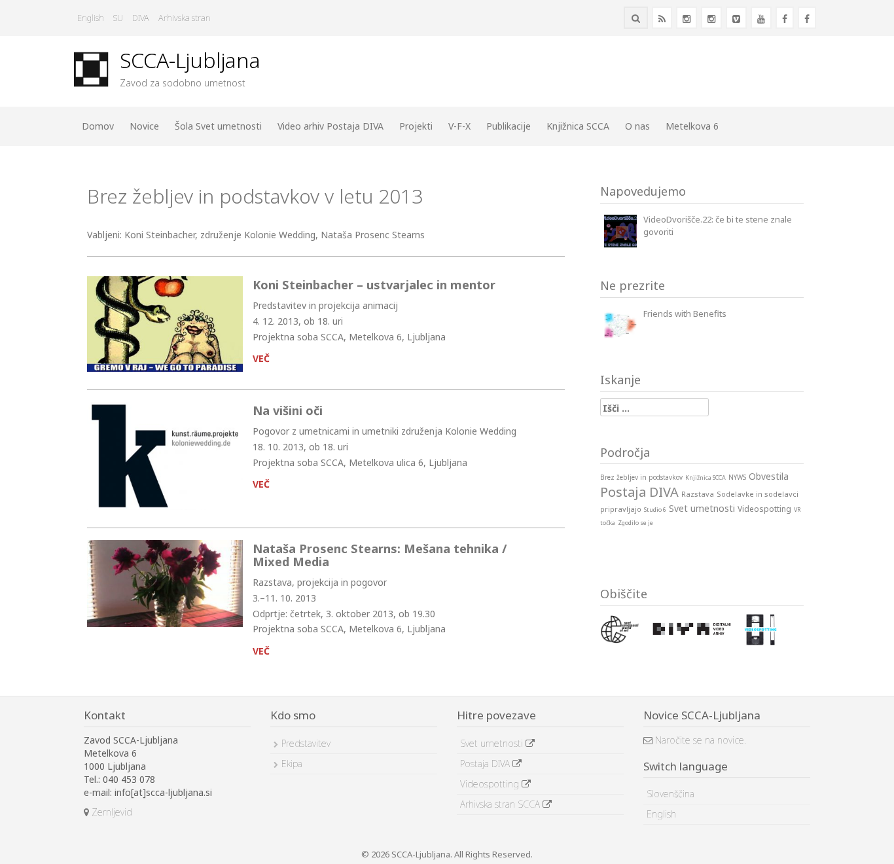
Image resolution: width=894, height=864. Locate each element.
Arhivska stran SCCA (501, 804)
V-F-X (459, 126)
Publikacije (508, 126)
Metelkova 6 (692, 126)
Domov (98, 126)
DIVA (140, 18)
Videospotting (491, 784)
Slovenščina (670, 793)
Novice (144, 126)
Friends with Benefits (684, 313)
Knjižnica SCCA (577, 126)
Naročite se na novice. (699, 740)
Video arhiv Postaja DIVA (330, 126)
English (90, 18)
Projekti (416, 126)
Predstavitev (306, 743)
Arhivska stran (184, 18)
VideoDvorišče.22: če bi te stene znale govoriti (717, 225)
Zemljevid (110, 812)
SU (118, 18)
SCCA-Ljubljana (190, 60)
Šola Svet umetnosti (218, 126)
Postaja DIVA (486, 763)
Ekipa (291, 763)
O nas (637, 126)
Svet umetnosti (493, 743)
